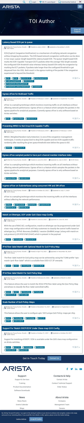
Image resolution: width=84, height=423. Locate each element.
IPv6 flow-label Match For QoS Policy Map (22, 273)
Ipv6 (8, 266)
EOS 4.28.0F (39, 266)
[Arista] (11, 6)
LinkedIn (76, 369)
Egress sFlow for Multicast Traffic (18, 94)
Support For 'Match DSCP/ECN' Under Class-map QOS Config (31, 328)
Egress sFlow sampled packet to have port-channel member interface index (37, 155)
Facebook (67, 369)
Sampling (32, 204)
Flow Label (24, 295)
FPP (8, 321)
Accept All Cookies (35, 419)
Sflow (9, 204)
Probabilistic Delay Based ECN (17, 84)
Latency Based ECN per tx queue (17, 42)
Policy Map (26, 266)
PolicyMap (18, 239)
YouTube (80, 369)
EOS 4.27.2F (11, 295)
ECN (15, 78)
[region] (42, 416)
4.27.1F (41, 318)
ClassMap (40, 347)
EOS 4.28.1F (31, 239)
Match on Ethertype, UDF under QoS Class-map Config (28, 215)
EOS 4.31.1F (32, 118)
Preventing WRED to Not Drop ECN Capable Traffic (26, 126)
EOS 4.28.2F (19, 321)
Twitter (71, 369)
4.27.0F (17, 347)
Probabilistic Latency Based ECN (18, 86)
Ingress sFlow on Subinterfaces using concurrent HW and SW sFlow (34, 186)
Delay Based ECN (41, 78)
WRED (9, 148)
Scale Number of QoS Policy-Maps (19, 302)
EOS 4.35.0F (29, 81)
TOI (8, 78)
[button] (24, 2)
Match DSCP (11, 350)
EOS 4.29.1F (11, 207)
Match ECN (23, 350)
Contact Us (54, 358)
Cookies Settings (21, 419)
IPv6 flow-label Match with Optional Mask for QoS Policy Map (31, 247)
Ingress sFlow (45, 204)
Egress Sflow (18, 118)
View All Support (77, 30)
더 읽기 (75, 78)
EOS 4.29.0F (20, 204)
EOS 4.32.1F (26, 78)
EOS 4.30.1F (25, 178)
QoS (8, 239)
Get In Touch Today (34, 358)
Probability (37, 86)
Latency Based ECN (13, 81)
